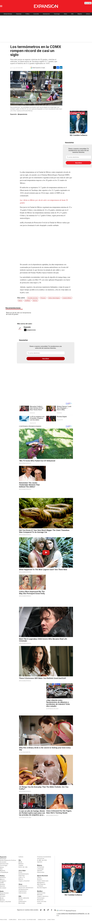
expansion (56, 910)
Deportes (22, 875)
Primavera (43, 298)
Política (27, 14)
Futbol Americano (42, 881)
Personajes (40, 898)
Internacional (46, 14)
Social (21, 899)
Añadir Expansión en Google (38, 67)
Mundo (20, 300)
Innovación (40, 858)
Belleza (2, 900)
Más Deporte (41, 884)
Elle (20, 860)
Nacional (35, 300)
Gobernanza (22, 901)
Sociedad (3, 888)
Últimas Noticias (8, 14)
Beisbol (39, 879)
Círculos (2, 896)
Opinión (2, 886)
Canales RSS (42, 919)
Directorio (51, 919)
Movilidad (22, 903)
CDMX (2, 882)
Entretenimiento (24, 874)
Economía (36, 14)
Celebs (21, 865)
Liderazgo (40, 868)
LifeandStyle (4, 872)
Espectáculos (4, 893)
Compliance (12, 919)
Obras (65, 14)
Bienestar (40, 899)
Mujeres (80, 14)
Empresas (18, 14)
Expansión (27, 327)
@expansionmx (22, 114)
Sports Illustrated (42, 875)
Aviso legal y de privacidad (27, 919)
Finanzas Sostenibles (44, 856)
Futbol (39, 877)
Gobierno (3, 877)
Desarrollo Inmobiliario (26, 887)
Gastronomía (41, 893)
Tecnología (57, 14)
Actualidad (40, 867)
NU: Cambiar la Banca (78, 135)
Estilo (20, 872)
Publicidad (3, 919)
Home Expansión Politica (8, 860)
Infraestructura (23, 889)
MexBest (39, 891)
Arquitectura (23, 891)
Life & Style (22, 870)
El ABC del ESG (42, 860)
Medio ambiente (24, 898)
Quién (2, 891)
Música (21, 879)
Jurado (39, 903)
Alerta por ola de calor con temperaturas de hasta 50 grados (18, 313)
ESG (72, 14)
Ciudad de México (67, 298)
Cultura (21, 856)
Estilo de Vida (41, 901)
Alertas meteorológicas (54, 298)
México (2, 879)
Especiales (40, 872)
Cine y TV (22, 877)
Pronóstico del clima (33, 298)
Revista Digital (88, 3)
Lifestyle (40, 886)
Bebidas (39, 894)
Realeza (2, 894)
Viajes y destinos (42, 896)
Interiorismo (22, 893)
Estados (2, 884)
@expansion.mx (48, 909)
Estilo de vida (23, 867)
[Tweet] (54, 67)
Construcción (23, 886)
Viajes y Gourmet (5, 901)
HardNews (27, 300)
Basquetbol (41, 882)
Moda (2, 898)
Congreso (3, 881)
